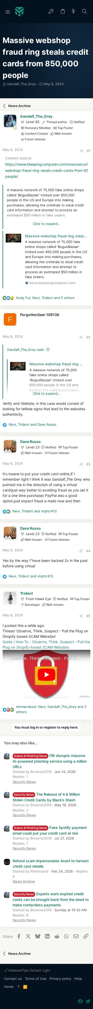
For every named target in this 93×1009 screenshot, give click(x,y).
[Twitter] (88, 1001)
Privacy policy (60, 978)
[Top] (18, 987)
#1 (88, 151)
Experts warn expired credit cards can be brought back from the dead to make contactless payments (51, 899)
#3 (88, 464)
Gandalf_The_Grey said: (25, 350)
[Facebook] (80, 1001)
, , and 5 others (45, 298)
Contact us (13, 978)
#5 (88, 616)
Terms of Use (36, 978)
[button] (8, 11)
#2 (88, 337)
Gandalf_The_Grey (21, 84)
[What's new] (73, 11)
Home (9, 986)
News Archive (24, 881)
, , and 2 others (51, 709)
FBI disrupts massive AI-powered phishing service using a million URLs (50, 761)
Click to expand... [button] (47, 224)
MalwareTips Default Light (28, 970)
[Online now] (15, 128)
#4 (88, 551)
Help (78, 978)
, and (32, 424)
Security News (24, 782)
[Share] (81, 150)
